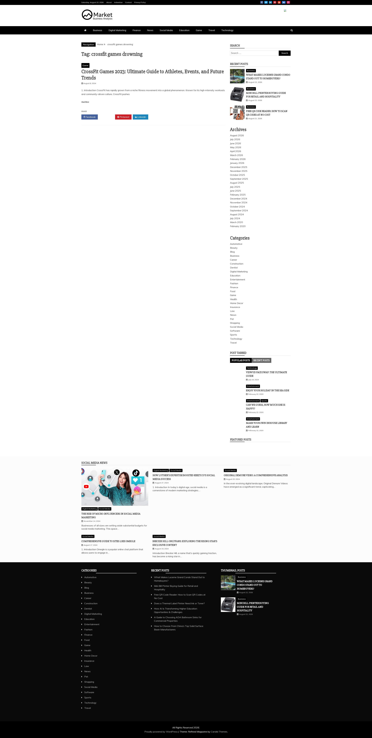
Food (232, 291)
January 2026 (237, 163)
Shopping (235, 322)
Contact (128, 2)
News (150, 30)
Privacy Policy (140, 2)
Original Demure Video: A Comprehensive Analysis (256, 475)
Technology (227, 30)
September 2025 (239, 178)
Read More (85, 102)
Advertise (118, 2)
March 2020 (236, 222)
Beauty (234, 247)
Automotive (236, 243)
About (109, 2)
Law (232, 311)
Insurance (235, 307)
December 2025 (238, 167)
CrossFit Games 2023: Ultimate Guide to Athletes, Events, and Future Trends (152, 74)
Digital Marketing (117, 30)
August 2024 (237, 214)
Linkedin (270, 2)
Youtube (279, 2)
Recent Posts (261, 360)
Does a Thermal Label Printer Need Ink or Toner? (179, 603)
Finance (137, 30)
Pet (232, 319)
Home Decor (236, 303)
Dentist (234, 267)
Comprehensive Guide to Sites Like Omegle (108, 541)
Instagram (288, 2)
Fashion (234, 283)
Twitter (266, 2)
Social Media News (94, 463)
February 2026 (238, 159)
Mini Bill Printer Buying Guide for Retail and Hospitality (253, 606)
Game (199, 30)
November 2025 (238, 171)
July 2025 (235, 186)
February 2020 (238, 226)
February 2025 (238, 194)
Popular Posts (241, 360)
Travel (211, 30)
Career (233, 259)
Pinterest (274, 2)
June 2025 (235, 190)
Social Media (166, 30)
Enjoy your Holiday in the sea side (267, 390)
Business (97, 30)
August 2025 (237, 182)
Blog (232, 251)
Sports (233, 334)
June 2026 (235, 143)
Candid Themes (219, 731)
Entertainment (237, 279)
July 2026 (235, 139)
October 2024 (237, 206)
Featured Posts (240, 439)
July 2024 (235, 218)
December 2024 (238, 198)
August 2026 (237, 135)
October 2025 (237, 174)
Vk (284, 2)
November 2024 (238, 202)
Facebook (261, 2)
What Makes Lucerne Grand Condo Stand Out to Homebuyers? (254, 585)
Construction (236, 263)
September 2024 (239, 210)
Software (235, 330)
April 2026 (235, 151)
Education (184, 30)
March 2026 (236, 155)
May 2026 (235, 147)
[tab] (241, 360)
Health (233, 299)
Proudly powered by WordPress (161, 731)
